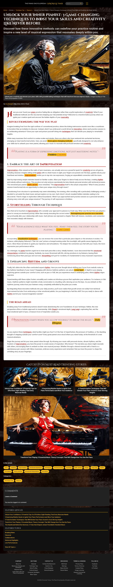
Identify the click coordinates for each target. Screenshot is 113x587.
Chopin (61, 154)
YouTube (94, 566)
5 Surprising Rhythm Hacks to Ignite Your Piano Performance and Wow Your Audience (33, 517)
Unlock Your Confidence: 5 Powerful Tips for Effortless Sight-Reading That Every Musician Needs (36, 514)
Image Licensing (79, 570)
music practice (18, 471)
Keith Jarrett (32, 185)
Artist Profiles (33, 568)
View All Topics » (10, 547)
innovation (78, 129)
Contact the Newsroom (48, 564)
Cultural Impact (33, 570)
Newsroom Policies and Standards (18, 566)
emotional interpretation (32, 471)
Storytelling (20, 205)
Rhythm (34, 261)
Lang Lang (63, 229)
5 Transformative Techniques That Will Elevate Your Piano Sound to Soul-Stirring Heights (34, 520)
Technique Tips (20, 10)
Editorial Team (18, 569)
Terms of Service (79, 566)
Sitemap (64, 566)
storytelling (8, 471)
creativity (89, 112)
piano (33, 112)
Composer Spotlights (33, 572)
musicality (65, 117)
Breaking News (10, 532)
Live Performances (11, 543)
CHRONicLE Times (55, 3)
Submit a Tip (48, 566)
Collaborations (10, 538)
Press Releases (49, 568)
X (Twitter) (95, 568)
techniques (66, 131)
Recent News (64, 570)
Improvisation (51, 164)
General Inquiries (48, 570)
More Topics (33, 574)
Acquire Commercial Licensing (79, 573)
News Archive (64, 568)
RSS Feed (64, 564)
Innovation (21, 320)
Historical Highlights (11, 540)
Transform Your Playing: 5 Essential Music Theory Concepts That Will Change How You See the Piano (38, 522)
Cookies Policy (79, 568)
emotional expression (35, 467)
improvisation (59, 185)
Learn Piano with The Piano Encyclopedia (18, 572)
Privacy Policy (79, 564)
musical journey (58, 467)
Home (5, 10)
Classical (29, 10)
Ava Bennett (9, 104)
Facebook (94, 564)
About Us (18, 564)
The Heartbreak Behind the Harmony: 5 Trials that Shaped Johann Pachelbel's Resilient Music (35, 525)
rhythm (100, 180)
